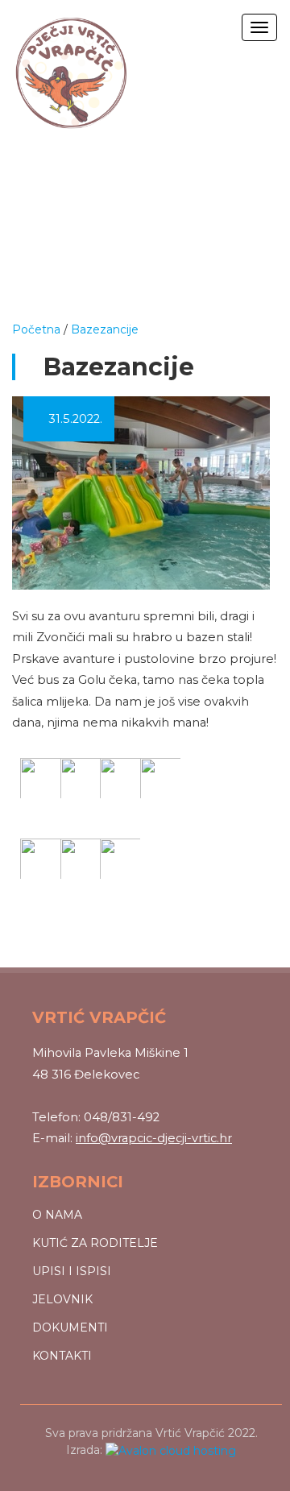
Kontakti (62, 1355)
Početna (36, 329)
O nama (57, 1214)
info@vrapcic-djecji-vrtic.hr (154, 1138)
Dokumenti (70, 1327)
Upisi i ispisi (71, 1271)
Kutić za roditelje (95, 1243)
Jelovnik (62, 1299)
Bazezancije (105, 329)
